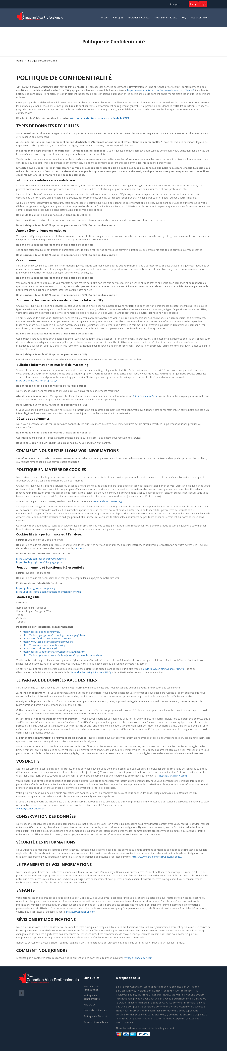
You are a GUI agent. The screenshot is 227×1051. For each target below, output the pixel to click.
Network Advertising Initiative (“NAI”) (90, 672)
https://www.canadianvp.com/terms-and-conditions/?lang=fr (160, 90)
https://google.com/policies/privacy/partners (41, 558)
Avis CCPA (89, 1004)
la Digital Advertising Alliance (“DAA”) (163, 668)
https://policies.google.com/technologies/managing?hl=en (48, 591)
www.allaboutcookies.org (107, 501)
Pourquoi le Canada (139, 17)
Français (174, 4)
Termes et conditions (96, 1022)
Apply (193, 4)
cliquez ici (79, 548)
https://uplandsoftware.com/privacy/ (36, 380)
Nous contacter (200, 17)
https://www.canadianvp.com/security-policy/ (157, 856)
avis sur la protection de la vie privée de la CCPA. (99, 118)
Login (203, 4)
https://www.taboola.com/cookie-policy (44, 645)
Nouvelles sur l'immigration (91, 988)
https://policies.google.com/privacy (35, 588)
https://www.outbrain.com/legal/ (40, 648)
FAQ (184, 17)
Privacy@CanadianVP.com (172, 775)
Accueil (105, 17)
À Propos (118, 17)
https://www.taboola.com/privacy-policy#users (48, 641)
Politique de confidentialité (92, 997)
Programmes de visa (165, 17)
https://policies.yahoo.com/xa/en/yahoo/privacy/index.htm (54, 651)
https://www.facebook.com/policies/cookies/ (47, 638)
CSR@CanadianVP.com (145, 396)
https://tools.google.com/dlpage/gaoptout (39, 562)
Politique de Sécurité (95, 1016)
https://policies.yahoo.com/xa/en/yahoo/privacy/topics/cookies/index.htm (62, 655)
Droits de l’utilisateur (95, 1010)
